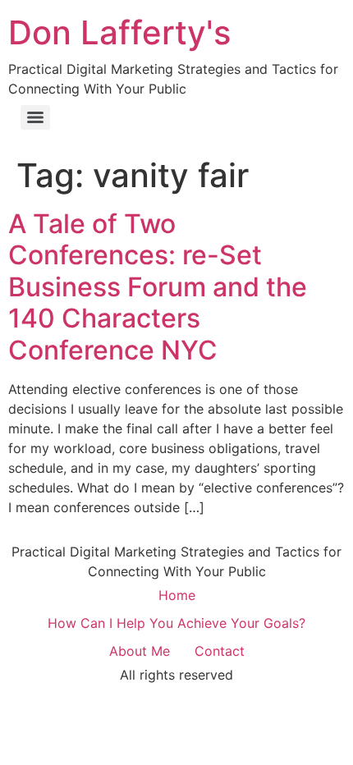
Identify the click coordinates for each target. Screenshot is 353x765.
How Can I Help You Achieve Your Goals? (176, 623)
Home (176, 595)
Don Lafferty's (119, 32)
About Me (139, 651)
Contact (220, 651)
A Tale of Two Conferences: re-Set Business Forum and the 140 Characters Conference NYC (157, 287)
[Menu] (35, 117)
